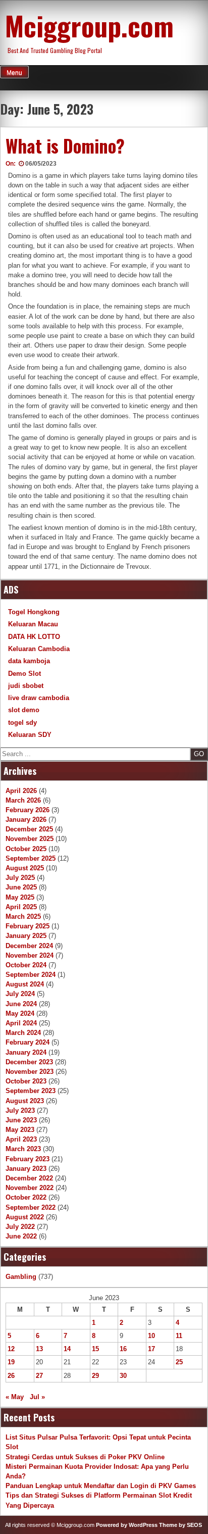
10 (151, 1336)
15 (95, 1349)
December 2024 (29, 946)
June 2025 (21, 887)
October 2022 (26, 1197)
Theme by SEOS (180, 1525)
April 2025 (21, 907)
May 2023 (20, 1129)
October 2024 (26, 965)
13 (39, 1349)
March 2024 (23, 1032)
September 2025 (31, 858)
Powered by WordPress (127, 1525)
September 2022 (31, 1207)
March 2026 (23, 800)
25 (179, 1362)
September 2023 (31, 1091)
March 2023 (23, 1149)
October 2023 (26, 1081)
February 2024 (27, 1042)
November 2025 (30, 839)
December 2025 (29, 829)
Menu (14, 72)
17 (151, 1349)
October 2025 (26, 849)
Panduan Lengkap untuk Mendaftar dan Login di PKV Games (101, 1486)
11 (179, 1336)
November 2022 (30, 1188)
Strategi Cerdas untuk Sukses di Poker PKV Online (85, 1457)
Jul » (37, 1397)
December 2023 (29, 1062)
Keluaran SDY (29, 734)
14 (67, 1349)
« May (15, 1397)
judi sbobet (25, 685)
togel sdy (22, 722)
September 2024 (31, 974)
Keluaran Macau (33, 624)
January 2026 (26, 819)
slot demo (23, 710)
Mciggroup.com (89, 25)
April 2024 (21, 1023)
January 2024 (26, 1052)
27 (39, 1375)
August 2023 (25, 1101)
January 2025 (26, 935)
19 (11, 1362)
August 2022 (25, 1217)
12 (11, 1349)
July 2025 (20, 877)
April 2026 (21, 791)
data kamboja (29, 661)
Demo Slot (24, 673)
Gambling (21, 1276)
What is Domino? (65, 145)
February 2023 (27, 1159)
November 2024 (30, 955)
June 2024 (21, 1004)
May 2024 (20, 1013)
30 (123, 1375)
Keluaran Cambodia (39, 649)
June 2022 (21, 1236)
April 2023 (21, 1139)
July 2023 (20, 1110)
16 (123, 1349)
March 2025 (23, 916)
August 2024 (25, 984)
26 (11, 1375)
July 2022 (20, 1226)
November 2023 (30, 1071)
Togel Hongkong (34, 612)
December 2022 (29, 1178)
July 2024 (20, 994)
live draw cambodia (38, 698)
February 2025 (27, 926)
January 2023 (26, 1168)
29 (95, 1375)
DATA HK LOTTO (34, 636)
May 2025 (20, 897)
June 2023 (21, 1120)
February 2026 (27, 810)
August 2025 (25, 868)
